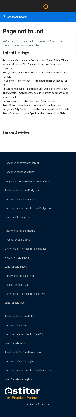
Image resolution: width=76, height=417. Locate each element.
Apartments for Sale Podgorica (22, 190)
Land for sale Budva (16, 266)
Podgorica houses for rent (19, 172)
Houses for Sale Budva (17, 239)
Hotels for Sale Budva (17, 257)
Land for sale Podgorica (18, 217)
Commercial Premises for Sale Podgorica (28, 208)
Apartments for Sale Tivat (19, 275)
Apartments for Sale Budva (20, 230)
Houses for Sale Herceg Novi (20, 361)
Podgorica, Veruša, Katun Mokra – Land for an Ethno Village (36, 60)
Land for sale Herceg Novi (19, 379)
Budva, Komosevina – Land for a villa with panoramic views (35, 88)
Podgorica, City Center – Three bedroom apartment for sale (36, 109)
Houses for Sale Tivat (17, 284)
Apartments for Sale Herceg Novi (23, 352)
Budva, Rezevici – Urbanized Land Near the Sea (29, 101)
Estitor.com (44, 404)
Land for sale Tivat (15, 302)
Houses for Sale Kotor (17, 325)
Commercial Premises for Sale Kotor (25, 334)
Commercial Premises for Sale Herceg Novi (29, 370)
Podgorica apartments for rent (22, 163)
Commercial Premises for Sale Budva (25, 248)
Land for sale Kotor (15, 343)
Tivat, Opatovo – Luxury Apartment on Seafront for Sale (34, 113)
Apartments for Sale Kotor (19, 316)
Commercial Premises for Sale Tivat (25, 293)
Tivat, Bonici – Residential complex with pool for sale (32, 105)
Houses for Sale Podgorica (19, 199)
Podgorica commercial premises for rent (27, 181)
